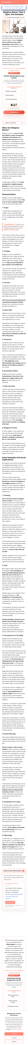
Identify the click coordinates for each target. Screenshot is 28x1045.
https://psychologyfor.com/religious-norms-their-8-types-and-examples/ (14, 896)
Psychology (6, 6)
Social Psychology (14, 6)
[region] (14, 1028)
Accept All (14, 1033)
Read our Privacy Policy (17, 1029)
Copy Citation (10, 902)
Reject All (14, 1041)
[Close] (26, 1012)
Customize (13, 1037)
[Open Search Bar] (26, 2)
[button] (14, 123)
